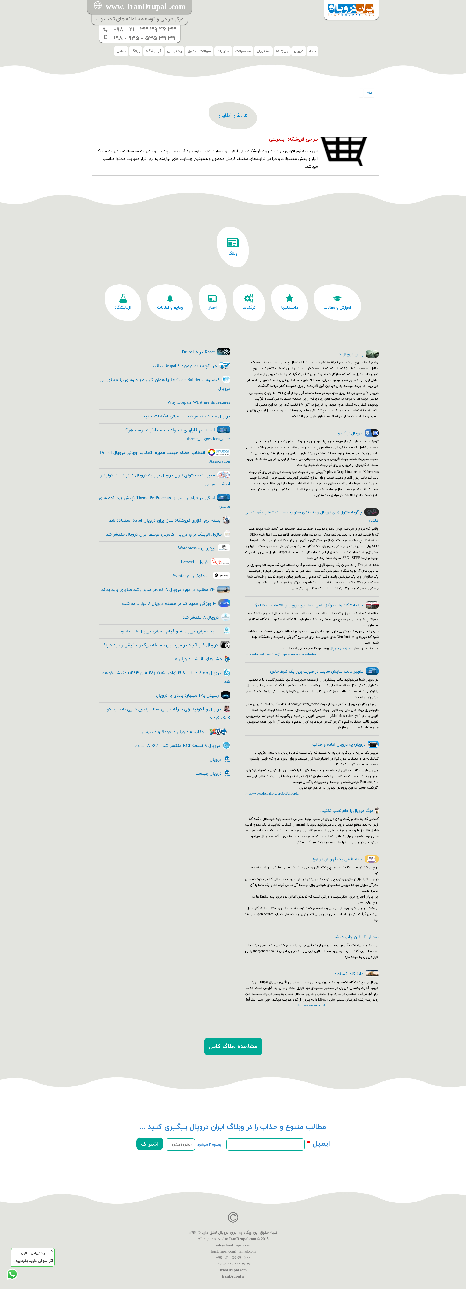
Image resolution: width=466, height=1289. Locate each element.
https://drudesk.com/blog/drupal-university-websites (280, 654)
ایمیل (318, 1144)
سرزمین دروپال (340, 648)
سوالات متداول (199, 51)
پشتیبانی (174, 51)
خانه (312, 51)
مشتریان (263, 51)
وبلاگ (136, 51)
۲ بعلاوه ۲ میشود (210, 1144)
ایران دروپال (228, 1232)
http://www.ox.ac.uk (312, 1005)
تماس (121, 51)
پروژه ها (282, 51)
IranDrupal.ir (233, 1276)
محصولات (243, 51)
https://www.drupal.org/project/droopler (272, 793)
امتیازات (223, 51)
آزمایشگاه (153, 51)
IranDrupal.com (242, 1239)
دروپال (298, 51)
